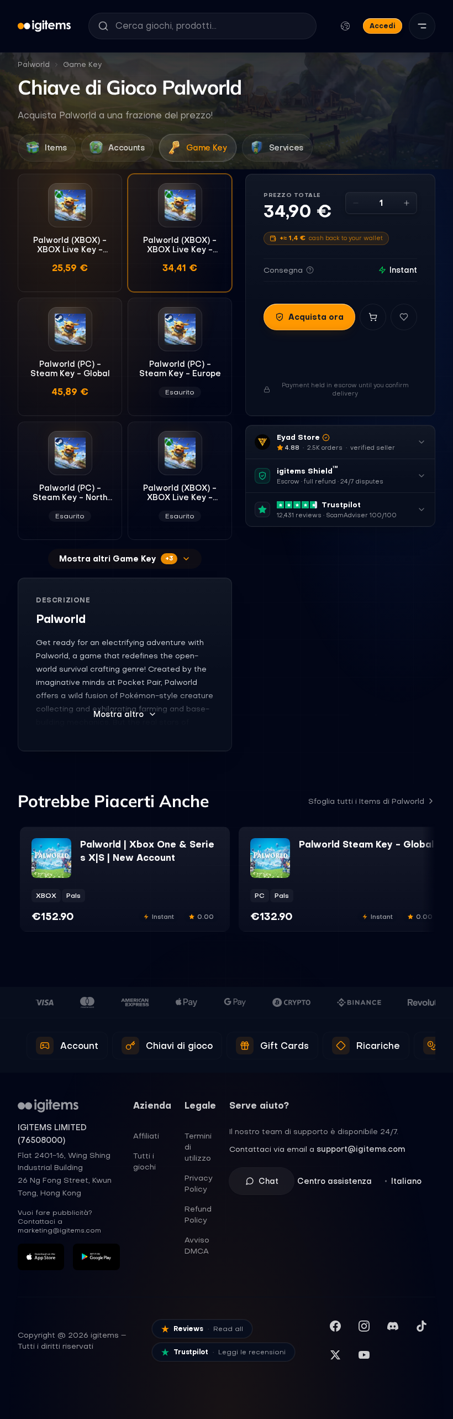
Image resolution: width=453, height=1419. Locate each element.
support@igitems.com (361, 1149)
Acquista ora (316, 317)
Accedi (383, 25)
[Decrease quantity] (356, 203)
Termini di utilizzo (198, 1147)
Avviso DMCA (197, 1245)
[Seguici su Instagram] (364, 1326)
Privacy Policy (199, 1183)
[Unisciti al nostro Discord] (393, 1326)
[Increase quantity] (407, 203)
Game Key (82, 64)
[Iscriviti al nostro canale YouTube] (364, 1355)
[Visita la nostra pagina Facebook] (335, 1326)
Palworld (34, 64)
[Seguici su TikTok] (421, 1326)
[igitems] (44, 26)
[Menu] (422, 26)
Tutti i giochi (144, 1161)
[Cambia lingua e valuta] (345, 26)
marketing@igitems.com (59, 1230)
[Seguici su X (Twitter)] (335, 1355)
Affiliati (146, 1136)
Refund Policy (198, 1214)
